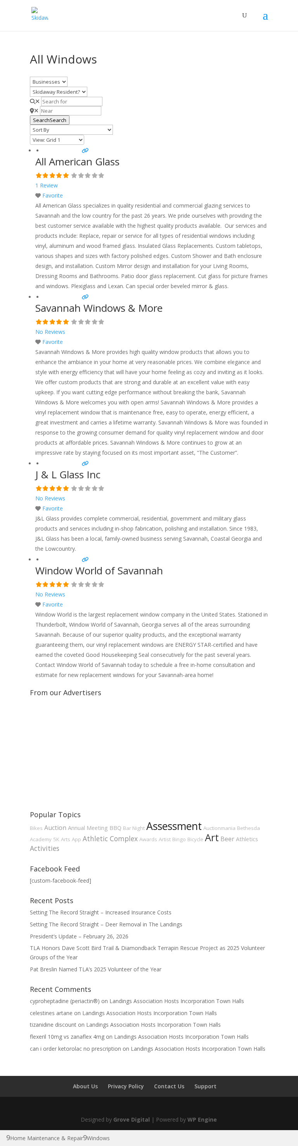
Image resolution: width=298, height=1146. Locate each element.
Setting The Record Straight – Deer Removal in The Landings (106, 924)
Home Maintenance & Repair (46, 1138)
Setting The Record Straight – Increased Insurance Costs (101, 912)
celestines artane (51, 1013)
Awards (148, 839)
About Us (85, 1086)
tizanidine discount (53, 1024)
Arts (65, 839)
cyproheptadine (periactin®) (65, 1001)
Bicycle (195, 839)
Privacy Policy (126, 1086)
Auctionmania (219, 828)
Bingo (179, 839)
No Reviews (50, 331)
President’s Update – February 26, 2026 (79, 936)
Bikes (36, 828)
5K (56, 839)
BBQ (115, 828)
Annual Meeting (88, 828)
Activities (44, 848)
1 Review (46, 185)
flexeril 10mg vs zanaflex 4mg (67, 1036)
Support (205, 1086)
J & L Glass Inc (67, 474)
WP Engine (202, 1119)
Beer (227, 839)
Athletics (247, 839)
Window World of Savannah (99, 570)
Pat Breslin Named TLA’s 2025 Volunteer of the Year (95, 969)
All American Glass (77, 161)
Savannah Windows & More (99, 308)
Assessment (174, 826)
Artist (165, 839)
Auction (55, 827)
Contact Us (169, 1086)
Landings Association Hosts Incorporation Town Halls (176, 1001)
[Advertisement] (88, 748)
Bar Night (134, 828)
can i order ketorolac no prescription (75, 1048)
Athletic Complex (110, 838)
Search (49, 120)
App (76, 839)
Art (212, 837)
